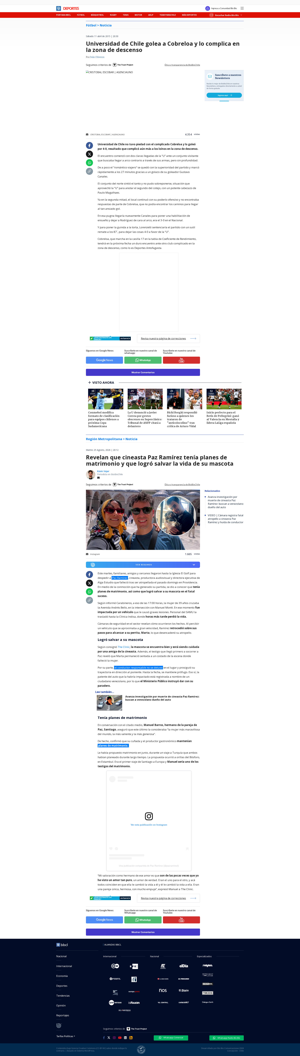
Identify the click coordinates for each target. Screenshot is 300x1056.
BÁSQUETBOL (97, 15)
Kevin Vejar (103, 471)
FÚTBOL (81, 15)
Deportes (61, 986)
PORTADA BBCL (63, 15)
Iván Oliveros (97, 57)
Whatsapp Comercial (173, 1037)
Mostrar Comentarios (143, 372)
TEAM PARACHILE (168, 15)
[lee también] (110, 703)
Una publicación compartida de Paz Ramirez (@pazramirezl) (149, 865)
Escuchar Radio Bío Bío (227, 15)
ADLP (150, 15)
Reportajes (62, 1015)
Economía (62, 976)
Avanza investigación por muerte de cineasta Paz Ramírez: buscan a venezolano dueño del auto (162, 698)
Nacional (61, 956)
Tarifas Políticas (64, 1036)
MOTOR (138, 15)
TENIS (125, 15)
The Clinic (124, 647)
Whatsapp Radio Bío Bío (228, 1037)
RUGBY (113, 15)
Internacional (64, 966)
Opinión (61, 1005)
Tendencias (63, 995)
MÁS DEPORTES (189, 15)
